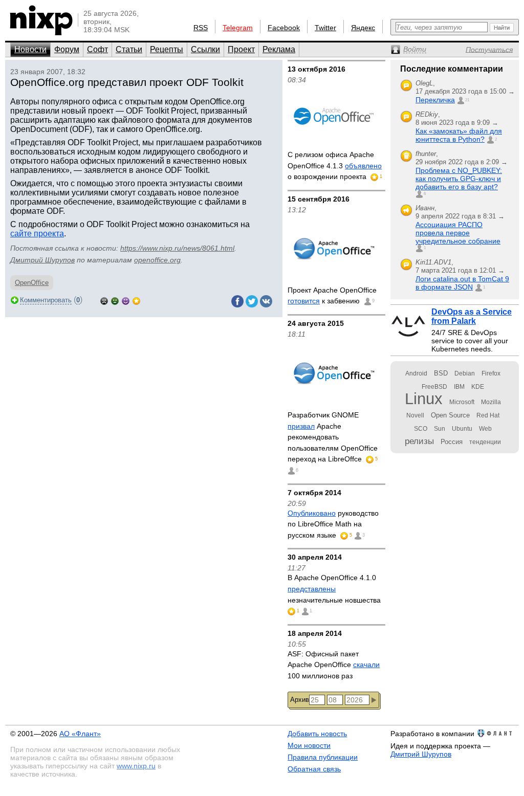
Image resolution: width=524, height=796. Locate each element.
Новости (30, 49)
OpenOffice (32, 282)
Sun (439, 429)
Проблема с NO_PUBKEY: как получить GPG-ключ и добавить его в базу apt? (459, 178)
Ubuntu (462, 429)
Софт (97, 49)
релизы (419, 441)
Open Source (450, 415)
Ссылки (205, 49)
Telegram (238, 28)
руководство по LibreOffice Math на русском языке (333, 524)
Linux (424, 399)
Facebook (284, 28)
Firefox (491, 373)
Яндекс (363, 28)
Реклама (279, 49)
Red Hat (487, 415)
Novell (415, 415)
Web (485, 429)
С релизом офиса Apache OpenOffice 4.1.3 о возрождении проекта (335, 165)
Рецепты (166, 49)
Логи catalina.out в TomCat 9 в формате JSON (462, 283)
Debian (464, 373)
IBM (459, 387)
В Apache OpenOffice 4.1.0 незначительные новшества (334, 588)
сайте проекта (37, 233)
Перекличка (435, 100)
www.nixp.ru (136, 766)
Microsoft (461, 402)
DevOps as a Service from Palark (471, 316)
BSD (441, 373)
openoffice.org (157, 260)
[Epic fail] (104, 300)
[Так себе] (115, 300)
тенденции (485, 442)
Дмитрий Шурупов (42, 260)
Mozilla (491, 402)
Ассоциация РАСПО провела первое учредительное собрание (458, 232)
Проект (241, 49)
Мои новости (309, 745)
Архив (299, 699)
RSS (200, 28)
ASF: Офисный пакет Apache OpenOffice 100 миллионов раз (334, 665)
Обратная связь (314, 769)
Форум (66, 49)
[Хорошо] (125, 300)
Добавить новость (317, 733)
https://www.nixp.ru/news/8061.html (177, 248)
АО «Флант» (80, 733)
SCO (420, 429)
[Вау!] (136, 300)
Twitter (325, 28)
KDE (477, 387)
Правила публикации (323, 757)
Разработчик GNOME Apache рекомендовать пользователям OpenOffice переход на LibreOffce (333, 437)
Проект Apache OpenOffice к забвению (332, 295)
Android (416, 373)
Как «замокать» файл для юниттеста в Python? (459, 135)
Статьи (129, 49)
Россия (452, 442)
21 (467, 100)
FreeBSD (434, 387)
